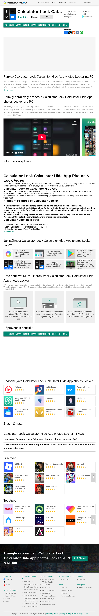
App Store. (46, 17)
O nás (86, 614)
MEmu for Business (85, 587)
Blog (53, 3)
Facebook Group (10, 596)
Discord (8, 599)
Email (7, 601)
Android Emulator (66, 590)
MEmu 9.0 (64, 593)
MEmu (15, 2)
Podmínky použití (52, 614)
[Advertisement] (49, 54)
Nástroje (34, 17)
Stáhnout (81, 558)
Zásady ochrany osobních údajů (71, 614)
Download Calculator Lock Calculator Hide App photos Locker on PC (39, 25)
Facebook (9, 579)
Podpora (72, 3)
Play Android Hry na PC (68, 596)
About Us (64, 587)
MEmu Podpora (10, 593)
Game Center (43, 3)
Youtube (8, 585)
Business (62, 3)
